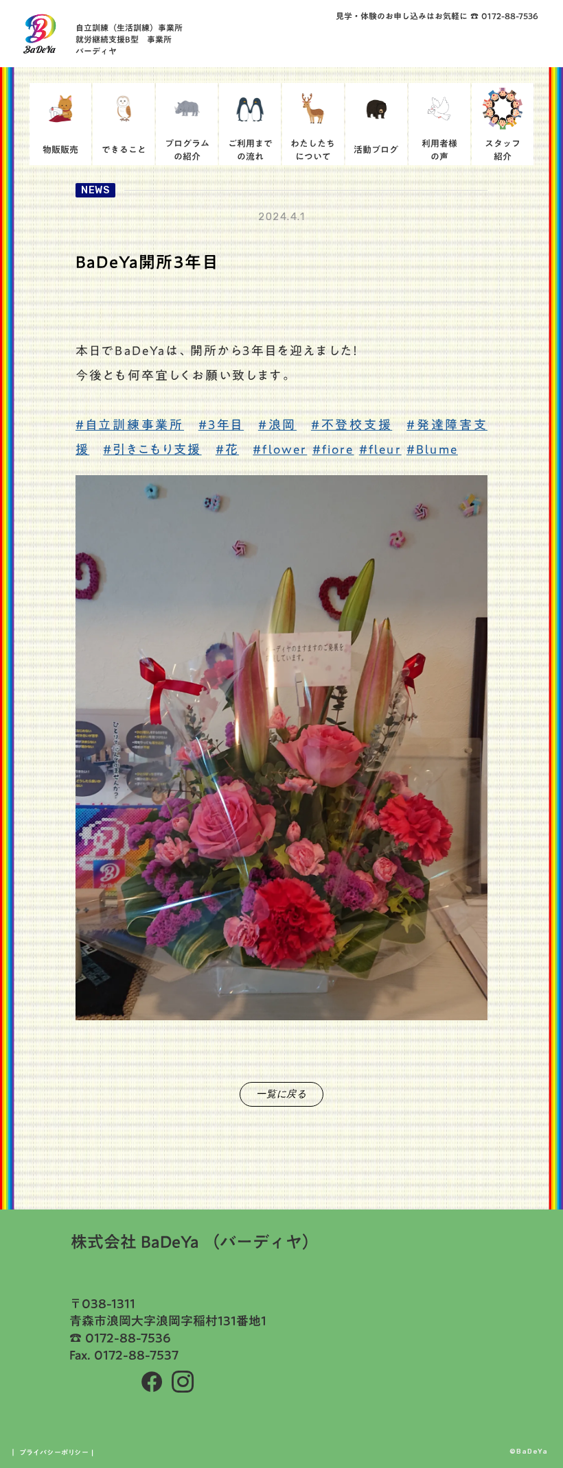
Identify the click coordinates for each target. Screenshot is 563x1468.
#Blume (432, 449)
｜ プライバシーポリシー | (52, 1452)
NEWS (95, 190)
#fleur (380, 449)
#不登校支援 (351, 424)
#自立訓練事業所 (130, 424)
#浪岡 (277, 424)
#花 (227, 449)
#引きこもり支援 (152, 449)
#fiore (333, 449)
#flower (280, 449)
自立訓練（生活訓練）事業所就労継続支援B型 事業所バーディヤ (129, 39)
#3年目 (221, 424)
